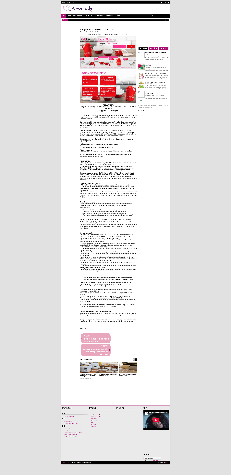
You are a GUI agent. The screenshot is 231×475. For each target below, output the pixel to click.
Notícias (69, 15)
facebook (164, 2)
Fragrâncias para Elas (96, 415)
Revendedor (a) (89, 31)
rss (168, 2)
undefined (89, 378)
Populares (143, 48)
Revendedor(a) (99, 15)
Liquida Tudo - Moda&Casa (70, 436)
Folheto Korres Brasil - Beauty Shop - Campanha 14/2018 (86, 19)
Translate (155, 460)
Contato (68, 2)
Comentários (153, 48)
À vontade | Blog (66, 462)
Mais (73, 2)
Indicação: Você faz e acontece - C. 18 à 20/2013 (97, 29)
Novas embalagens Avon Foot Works (73, 432)
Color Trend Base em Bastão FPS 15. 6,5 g (156, 73)
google (166, 2)
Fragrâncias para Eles (96, 416)
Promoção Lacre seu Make (70, 431)
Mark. (65, 411)
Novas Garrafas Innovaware (70, 434)
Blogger (167, 462)
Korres (119, 15)
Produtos (89, 15)
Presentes (93, 424)
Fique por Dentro (78, 15)
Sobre (63, 2)
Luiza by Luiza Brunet (69, 416)
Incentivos (83, 31)
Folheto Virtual (110, 15)
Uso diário (93, 426)
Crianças (93, 413)
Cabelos (93, 411)
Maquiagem (94, 418)
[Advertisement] (136, 8)
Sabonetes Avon (68, 421)
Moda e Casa (94, 420)
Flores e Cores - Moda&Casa (71, 423)
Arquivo (163, 48)
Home (63, 16)
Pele (92, 422)
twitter (161, 2)
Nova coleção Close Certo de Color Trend (74, 429)
